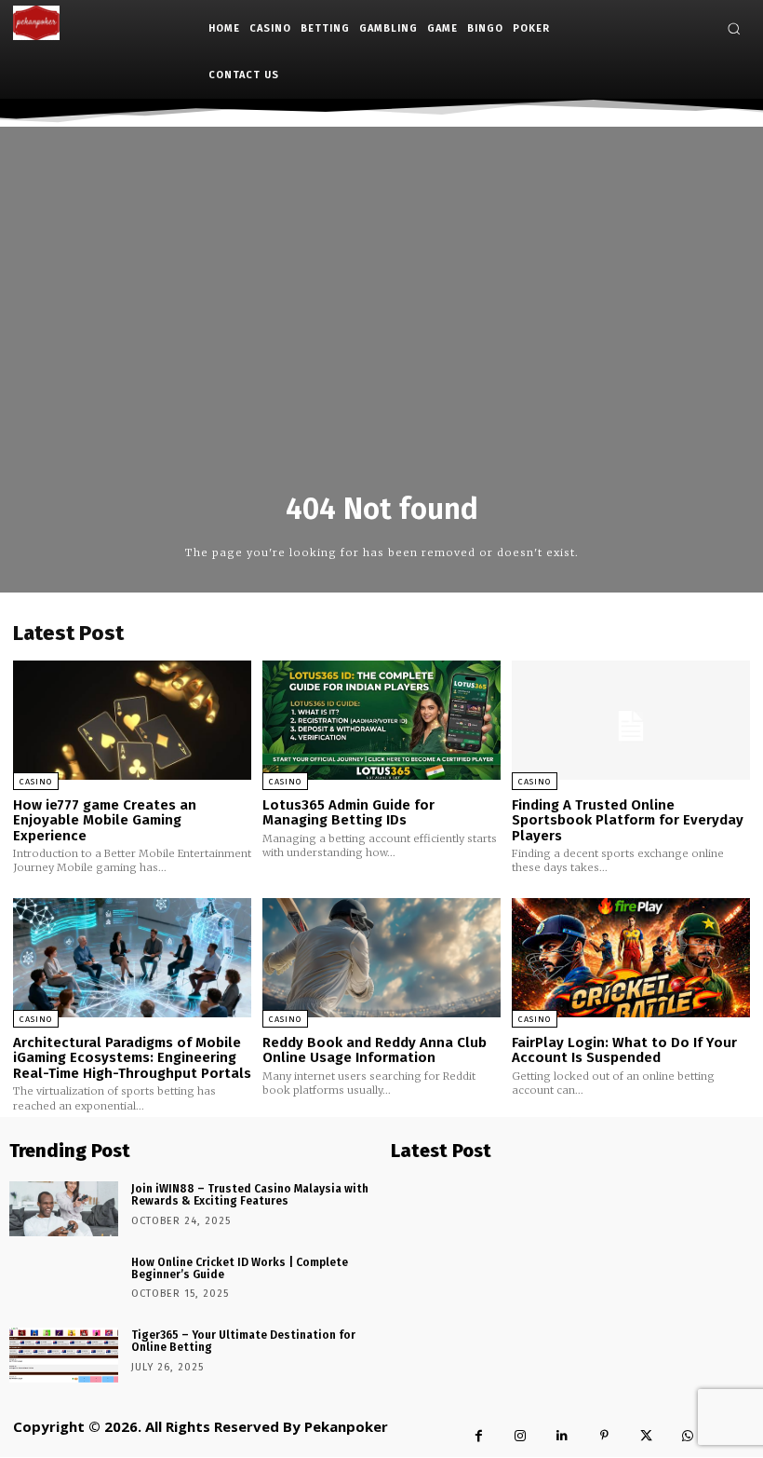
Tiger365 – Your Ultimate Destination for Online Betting (243, 1341)
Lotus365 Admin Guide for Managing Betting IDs (348, 813)
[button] (734, 28)
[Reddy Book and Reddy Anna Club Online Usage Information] (381, 957)
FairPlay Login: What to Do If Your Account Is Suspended (624, 1050)
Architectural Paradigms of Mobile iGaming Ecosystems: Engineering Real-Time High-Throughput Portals (132, 1058)
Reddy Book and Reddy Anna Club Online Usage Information (374, 1050)
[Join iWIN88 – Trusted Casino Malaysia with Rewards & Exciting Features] (63, 1208)
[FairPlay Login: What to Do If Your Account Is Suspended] (631, 957)
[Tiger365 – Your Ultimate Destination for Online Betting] (63, 1355)
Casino (36, 781)
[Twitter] (646, 1436)
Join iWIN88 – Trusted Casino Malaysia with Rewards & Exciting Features (249, 1194)
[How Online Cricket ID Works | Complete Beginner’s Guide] (63, 1282)
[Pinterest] (604, 1436)
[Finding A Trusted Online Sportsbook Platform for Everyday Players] (631, 720)
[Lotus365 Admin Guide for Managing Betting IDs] (381, 720)
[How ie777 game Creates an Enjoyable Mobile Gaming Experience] (132, 720)
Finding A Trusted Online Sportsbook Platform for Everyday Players (627, 820)
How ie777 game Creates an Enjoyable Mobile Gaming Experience (104, 820)
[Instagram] (520, 1436)
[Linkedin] (562, 1436)
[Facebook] (478, 1436)
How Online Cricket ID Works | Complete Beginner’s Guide (239, 1268)
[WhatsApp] (688, 1436)
